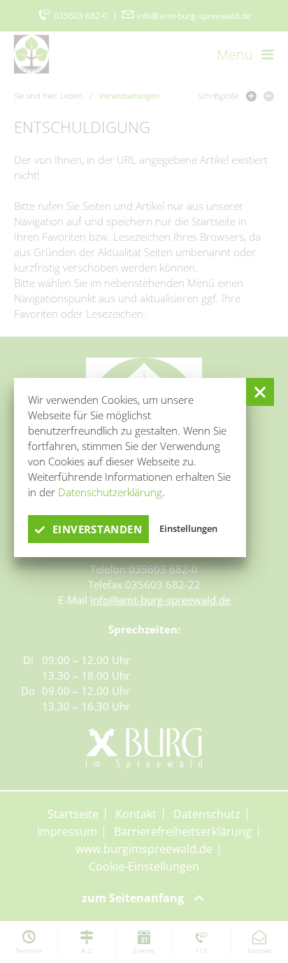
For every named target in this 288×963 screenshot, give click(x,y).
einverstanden (97, 529)
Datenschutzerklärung (110, 492)
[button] (260, 392)
